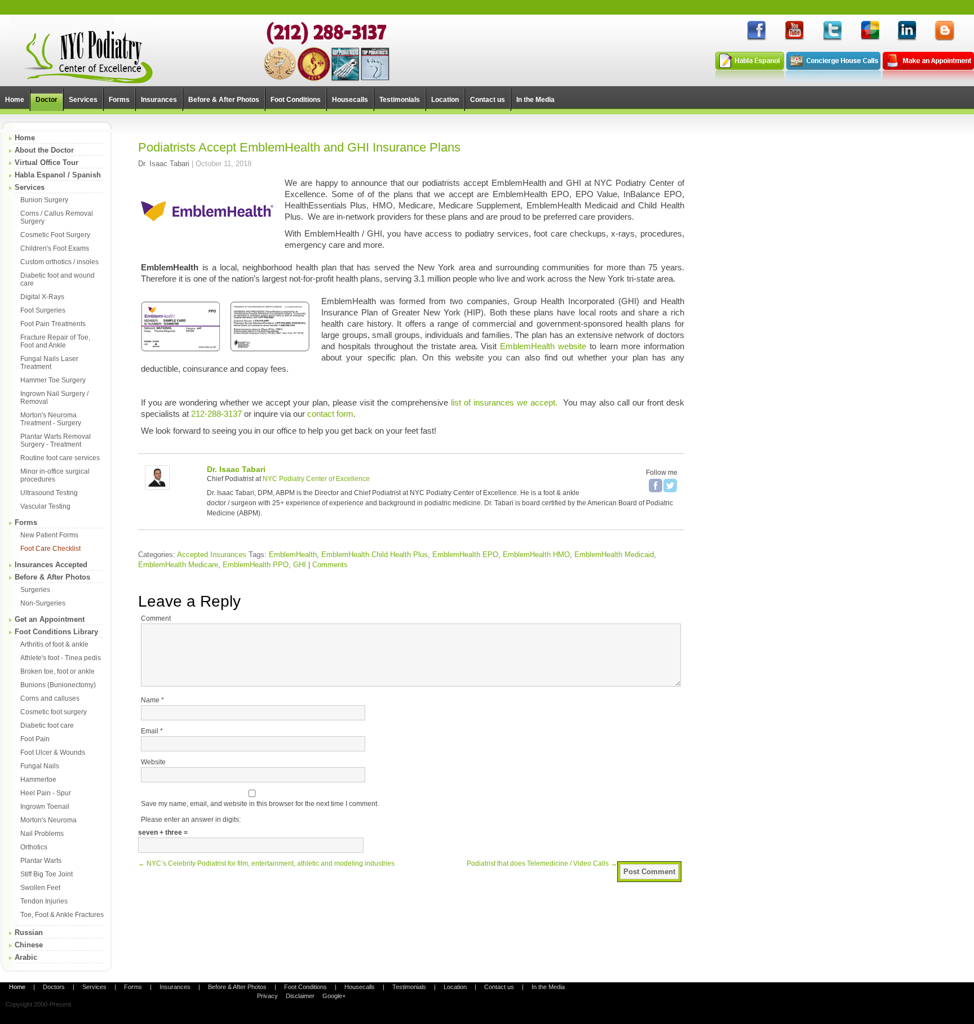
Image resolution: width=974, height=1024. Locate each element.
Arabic (26, 957)
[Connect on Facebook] (756, 39)
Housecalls (359, 986)
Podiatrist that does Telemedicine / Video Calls (542, 863)
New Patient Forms (49, 535)
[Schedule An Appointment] (928, 79)
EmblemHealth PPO (256, 564)
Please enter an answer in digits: (191, 819)
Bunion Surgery (44, 200)
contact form (330, 413)
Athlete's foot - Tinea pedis (60, 658)
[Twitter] (670, 485)
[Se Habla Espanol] (749, 79)
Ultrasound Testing (49, 493)
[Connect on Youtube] (794, 39)
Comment (156, 618)
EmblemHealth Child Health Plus (374, 554)
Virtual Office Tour (46, 162)
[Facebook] (655, 485)
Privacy (267, 995)
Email (152, 731)
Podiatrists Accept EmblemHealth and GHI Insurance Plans (299, 147)
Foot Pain (35, 739)
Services (30, 187)
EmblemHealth (293, 554)
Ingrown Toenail (44, 807)
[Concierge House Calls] (833, 79)
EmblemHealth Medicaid (614, 554)
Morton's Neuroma (48, 820)
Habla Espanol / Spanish (58, 175)
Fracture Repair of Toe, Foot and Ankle (55, 341)
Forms (26, 522)
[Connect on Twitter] (832, 39)
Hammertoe (38, 779)
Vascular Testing (45, 506)
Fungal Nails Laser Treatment (49, 363)
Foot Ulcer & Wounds (52, 752)
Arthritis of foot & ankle (54, 644)
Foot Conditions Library (56, 631)
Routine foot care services (60, 458)
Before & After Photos (52, 577)
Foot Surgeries (42, 310)
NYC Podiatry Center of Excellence (316, 479)
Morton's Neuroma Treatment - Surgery (50, 419)
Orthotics (33, 847)
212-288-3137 (216, 413)
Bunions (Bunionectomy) (58, 685)
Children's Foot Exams (54, 248)
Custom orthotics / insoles (59, 262)
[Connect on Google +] (870, 39)
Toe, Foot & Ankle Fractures (62, 915)
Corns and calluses (49, 698)
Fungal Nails (39, 766)
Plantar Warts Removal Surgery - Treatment (55, 440)
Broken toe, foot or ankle (57, 671)
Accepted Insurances (211, 554)
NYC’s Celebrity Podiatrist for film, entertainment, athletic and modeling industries (266, 863)
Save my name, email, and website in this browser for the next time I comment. (260, 804)
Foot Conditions (305, 986)
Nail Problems (42, 834)
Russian (29, 932)
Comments (330, 564)
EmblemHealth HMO (536, 554)
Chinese (29, 945)
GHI (299, 564)
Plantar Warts (40, 861)
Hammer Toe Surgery (53, 380)
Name (152, 700)
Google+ (334, 995)
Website (153, 762)
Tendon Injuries (44, 901)
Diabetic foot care (47, 725)
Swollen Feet (40, 888)
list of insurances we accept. (504, 402)
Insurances (175, 986)
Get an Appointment (50, 619)
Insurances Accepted (51, 564)
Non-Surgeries (42, 603)
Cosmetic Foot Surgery (55, 235)
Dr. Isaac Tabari (163, 163)
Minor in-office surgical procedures (55, 475)
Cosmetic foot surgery (53, 712)
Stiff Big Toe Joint (46, 874)
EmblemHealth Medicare (178, 564)
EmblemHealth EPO (465, 554)
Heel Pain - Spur (45, 793)
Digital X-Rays (42, 297)
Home (25, 137)
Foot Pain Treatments (53, 324)
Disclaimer (300, 995)
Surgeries (35, 590)
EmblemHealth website (543, 346)
